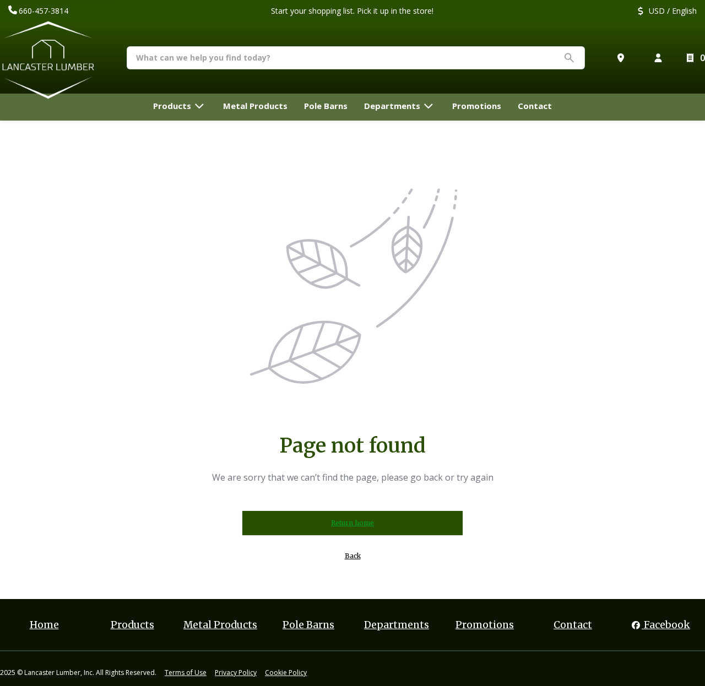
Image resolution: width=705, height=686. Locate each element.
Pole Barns (308, 625)
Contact (573, 625)
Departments (396, 625)
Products (132, 625)
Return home (352, 523)
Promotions (484, 625)
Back (353, 556)
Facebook (666, 625)
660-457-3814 (43, 11)
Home (44, 625)
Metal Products (220, 625)
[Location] (623, 57)
